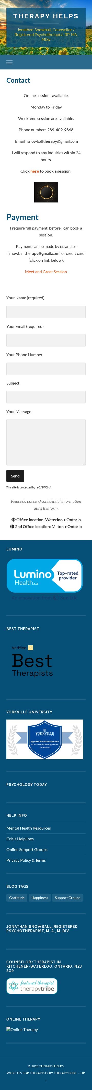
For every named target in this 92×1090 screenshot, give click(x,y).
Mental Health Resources (28, 827)
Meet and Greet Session (46, 271)
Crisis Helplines (20, 838)
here (34, 171)
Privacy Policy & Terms (26, 860)
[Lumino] (44, 602)
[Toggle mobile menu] (10, 62)
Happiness (39, 897)
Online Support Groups (27, 849)
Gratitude (17, 897)
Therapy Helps (46, 16)
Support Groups (67, 897)
